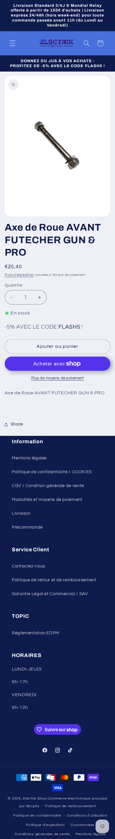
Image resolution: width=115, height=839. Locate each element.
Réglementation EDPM (35, 633)
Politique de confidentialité (37, 815)
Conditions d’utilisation (87, 815)
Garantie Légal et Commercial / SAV (50, 594)
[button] (12, 43)
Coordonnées (82, 825)
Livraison (21, 513)
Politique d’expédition (45, 825)
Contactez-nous (28, 566)
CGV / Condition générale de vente (48, 486)
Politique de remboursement (70, 806)
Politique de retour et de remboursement (54, 580)
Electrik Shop (35, 798)
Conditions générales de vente (42, 834)
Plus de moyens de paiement (57, 378)
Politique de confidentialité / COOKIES (52, 472)
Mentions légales (29, 458)
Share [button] (17, 424)
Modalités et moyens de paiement (47, 499)
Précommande (27, 527)
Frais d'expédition (19, 275)
